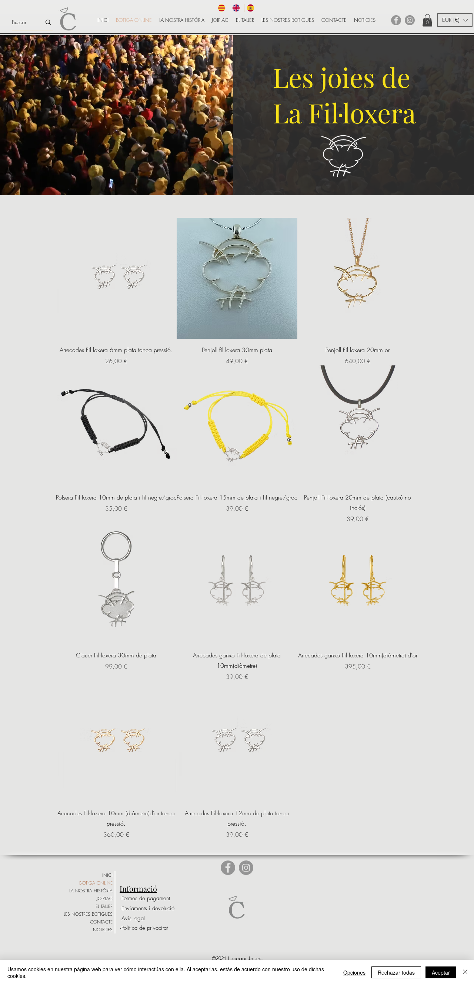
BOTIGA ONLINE (96, 883)
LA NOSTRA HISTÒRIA (91, 891)
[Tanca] (465, 972)
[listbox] (455, 20)
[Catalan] (223, 8)
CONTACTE (101, 922)
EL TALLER (104, 906)
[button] (427, 20)
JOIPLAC (105, 898)
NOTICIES (103, 929)
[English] (237, 8)
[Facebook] (396, 20)
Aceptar (441, 972)
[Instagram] (410, 20)
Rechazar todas (396, 972)
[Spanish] (251, 8)
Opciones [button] (354, 972)
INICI (107, 875)
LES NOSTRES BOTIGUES (88, 914)
